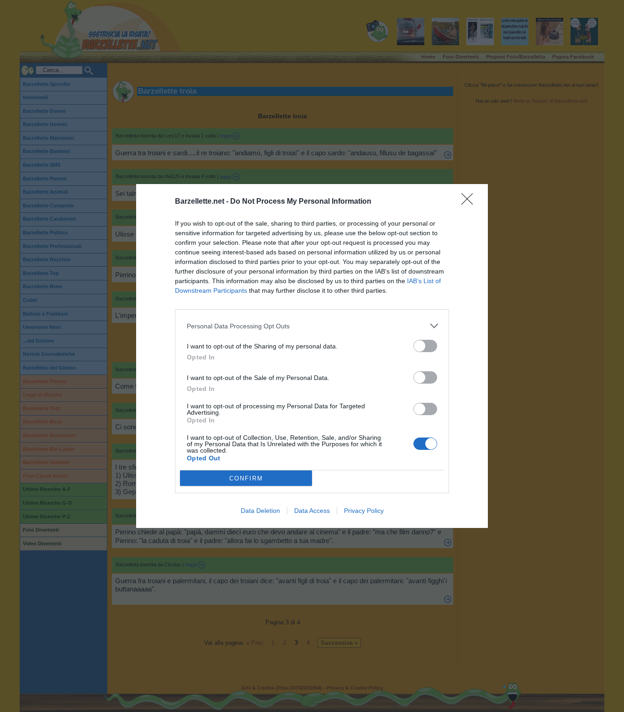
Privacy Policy (364, 510)
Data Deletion (260, 510)
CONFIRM (246, 478)
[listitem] (312, 326)
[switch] (425, 346)
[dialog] (312, 356)
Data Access (312, 510)
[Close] (470, 202)
